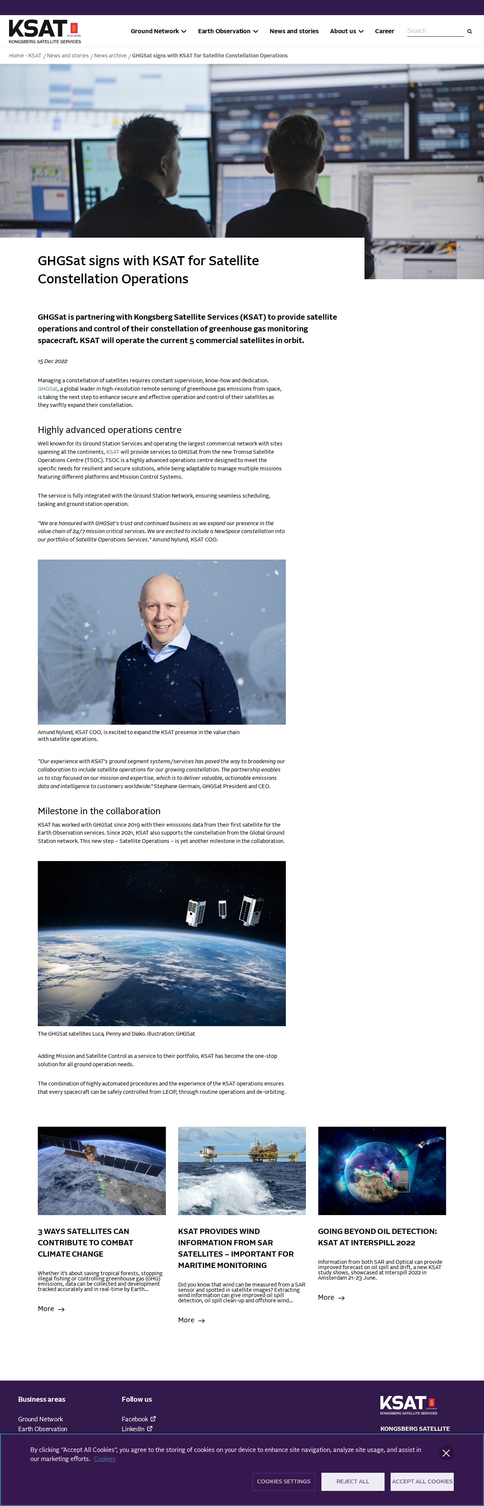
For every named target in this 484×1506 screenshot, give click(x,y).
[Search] (469, 31)
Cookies (105, 1459)
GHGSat (47, 389)
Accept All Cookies (422, 1481)
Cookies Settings (283, 1481)
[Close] (446, 1453)
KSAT (112, 452)
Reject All (353, 1481)
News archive (110, 56)
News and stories (68, 56)
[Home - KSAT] (45, 31)
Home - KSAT (25, 56)
